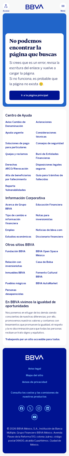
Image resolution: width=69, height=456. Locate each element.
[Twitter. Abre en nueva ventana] (30, 408)
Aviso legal (34, 368)
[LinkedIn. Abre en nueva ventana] (48, 408)
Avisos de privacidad (34, 382)
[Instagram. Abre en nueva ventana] (39, 408)
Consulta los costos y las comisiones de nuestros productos (34, 394)
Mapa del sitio (34, 375)
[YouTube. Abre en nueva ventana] (34, 417)
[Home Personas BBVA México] (35, 6)
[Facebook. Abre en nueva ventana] (21, 408)
